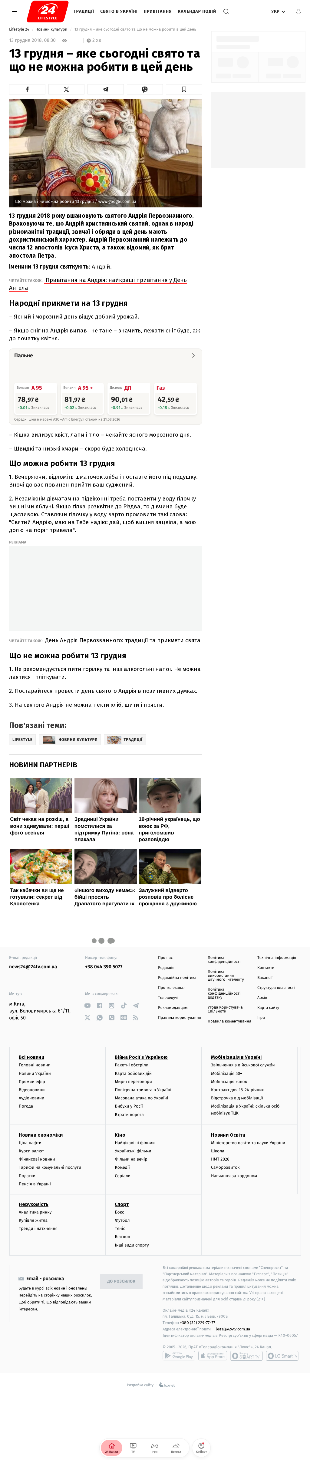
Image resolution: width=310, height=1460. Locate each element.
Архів (262, 998)
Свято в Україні (119, 11)
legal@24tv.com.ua (233, 1329)
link (87, 1005)
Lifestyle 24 (19, 29)
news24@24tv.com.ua (33, 967)
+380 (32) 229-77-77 (197, 1322)
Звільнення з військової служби (243, 1065)
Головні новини (35, 1065)
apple (212, 1356)
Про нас (165, 958)
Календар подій (197, 11)
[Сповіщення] (298, 11)
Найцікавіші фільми (135, 1142)
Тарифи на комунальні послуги (50, 1167)
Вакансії (264, 978)
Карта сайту (268, 1008)
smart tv (246, 1356)
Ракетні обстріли (131, 1065)
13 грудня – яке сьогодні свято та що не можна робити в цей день (135, 29)
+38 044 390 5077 (103, 967)
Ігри (261, 1018)
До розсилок (121, 1281)
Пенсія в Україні (35, 1184)
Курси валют (31, 1151)
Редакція (166, 968)
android (179, 1356)
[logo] (48, 11)
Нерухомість (33, 1204)
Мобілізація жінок (229, 1081)
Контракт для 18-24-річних (237, 1089)
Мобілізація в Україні (236, 1057)
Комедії (122, 1167)
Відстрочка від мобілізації (237, 1098)
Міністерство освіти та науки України (248, 1142)
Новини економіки (41, 1135)
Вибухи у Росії (129, 1106)
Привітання (158, 11)
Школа (217, 1151)
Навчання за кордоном (234, 1175)
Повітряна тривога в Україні (143, 1089)
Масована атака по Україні (141, 1098)
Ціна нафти (30, 1142)
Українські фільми (133, 1151)
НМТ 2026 (220, 1159)
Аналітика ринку (35, 1212)
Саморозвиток (225, 1167)
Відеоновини (32, 1089)
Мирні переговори (133, 1081)
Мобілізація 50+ (226, 1073)
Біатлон (122, 1236)
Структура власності (276, 988)
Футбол (122, 1220)
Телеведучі (168, 998)
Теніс (120, 1228)
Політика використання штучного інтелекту (226, 976)
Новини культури (51, 29)
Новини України (35, 1073)
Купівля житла (33, 1220)
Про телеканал (172, 988)
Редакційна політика (177, 978)
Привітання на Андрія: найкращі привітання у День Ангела (98, 283)
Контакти (265, 968)
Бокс (119, 1212)
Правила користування (179, 1018)
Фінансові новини (37, 1159)
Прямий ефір (32, 1081)
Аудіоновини (31, 1098)
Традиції (84, 11)
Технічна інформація (276, 958)
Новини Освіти (228, 1135)
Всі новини (31, 1057)
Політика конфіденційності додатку (224, 993)
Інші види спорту (132, 1245)
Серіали (122, 1175)
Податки (27, 1175)
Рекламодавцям (172, 1008)
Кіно (120, 1135)
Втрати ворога (129, 1114)
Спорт (122, 1204)
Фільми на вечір (131, 1159)
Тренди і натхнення (38, 1228)
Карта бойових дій (133, 1073)
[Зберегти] (184, 89)
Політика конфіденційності (224, 960)
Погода (26, 1106)
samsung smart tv (282, 1356)
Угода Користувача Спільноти (225, 1009)
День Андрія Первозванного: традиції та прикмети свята (122, 640)
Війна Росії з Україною (141, 1057)
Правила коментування (229, 1021)
